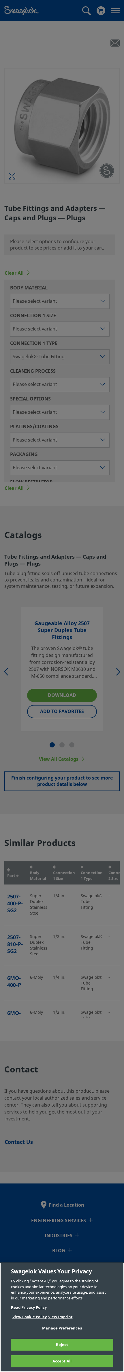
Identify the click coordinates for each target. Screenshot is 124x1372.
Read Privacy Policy (29, 1307)
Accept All (62, 1361)
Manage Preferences (62, 1328)
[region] (62, 1317)
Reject (62, 1344)
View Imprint (60, 1317)
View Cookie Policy (29, 1317)
